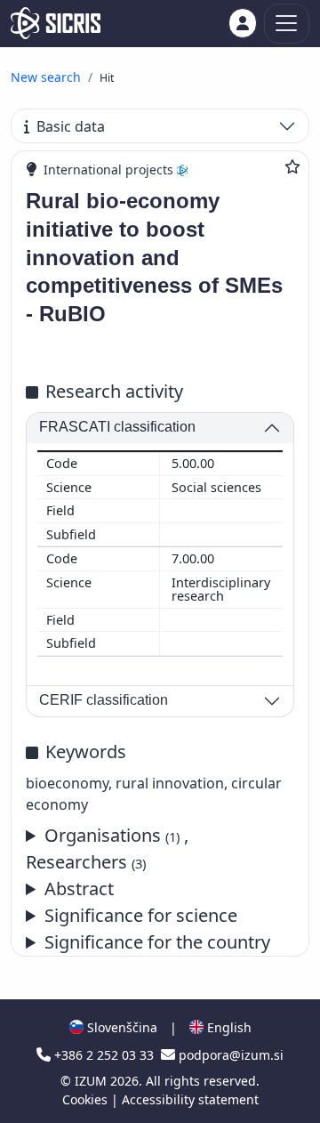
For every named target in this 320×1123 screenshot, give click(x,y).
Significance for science (140, 915)
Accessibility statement (190, 1099)
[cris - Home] (55, 23)
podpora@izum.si (229, 1054)
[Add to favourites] (292, 166)
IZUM (92, 1080)
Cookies (86, 1099)
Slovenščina (120, 1027)
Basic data (70, 126)
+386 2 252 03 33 (104, 1054)
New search (46, 77)
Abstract (79, 889)
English (228, 1027)
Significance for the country (157, 942)
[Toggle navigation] (286, 24)
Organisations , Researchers (107, 848)
